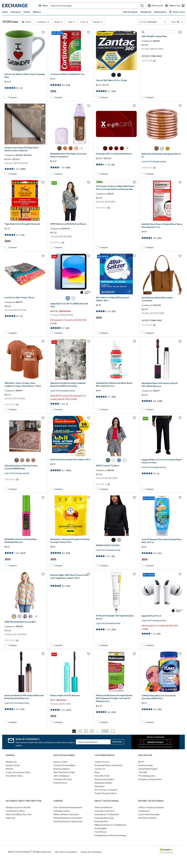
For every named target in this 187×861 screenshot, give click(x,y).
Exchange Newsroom (104, 818)
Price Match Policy (14, 775)
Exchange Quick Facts (105, 811)
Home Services (60, 782)
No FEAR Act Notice (147, 818)
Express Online (60, 761)
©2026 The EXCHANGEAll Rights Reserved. (29, 851)
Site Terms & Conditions (66, 852)
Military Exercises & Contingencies (110, 825)
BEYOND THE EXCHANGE (151, 801)
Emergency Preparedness (150, 779)
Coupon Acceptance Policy (18, 772)
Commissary (143, 811)
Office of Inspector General (151, 807)
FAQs (97, 772)
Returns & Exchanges (104, 779)
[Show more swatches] (81, 148)
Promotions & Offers (15, 811)
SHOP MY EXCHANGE (64, 755)
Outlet (26, 12)
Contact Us (100, 768)
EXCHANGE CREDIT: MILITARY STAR (23, 801)
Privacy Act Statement (91, 852)
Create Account (102, 761)
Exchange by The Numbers (107, 814)
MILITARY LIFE (145, 755)
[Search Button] (142, 5)
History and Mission (103, 807)
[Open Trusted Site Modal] (166, 851)
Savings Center (13, 765)
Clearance (15, 12)
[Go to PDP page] (25, 50)
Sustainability (101, 828)
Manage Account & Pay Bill (18, 807)
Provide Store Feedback (64, 765)
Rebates (9, 768)
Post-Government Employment (67, 807)
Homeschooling (145, 765)
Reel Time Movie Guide (64, 772)
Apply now (10, 818)
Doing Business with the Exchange (110, 835)
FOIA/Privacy (101, 832)
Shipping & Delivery (103, 782)
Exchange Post (101, 821)
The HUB (142, 772)
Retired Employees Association (67, 818)
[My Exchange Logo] (20, 5)
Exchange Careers (61, 811)
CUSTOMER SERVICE (105, 755)
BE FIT (141, 761)
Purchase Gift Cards (62, 779)
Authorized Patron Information (109, 765)
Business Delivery (61, 768)
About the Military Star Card (18, 814)
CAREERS (58, 801)
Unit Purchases (130, 12)
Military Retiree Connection (66, 814)
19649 (105, 731)
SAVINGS (10, 755)
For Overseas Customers (106, 789)
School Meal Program (147, 768)
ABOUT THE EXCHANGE (107, 801)
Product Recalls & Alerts (106, 793)
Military (37, 12)
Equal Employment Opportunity (67, 821)
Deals (5, 12)
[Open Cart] (183, 5)
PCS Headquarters (146, 775)
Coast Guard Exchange (148, 814)
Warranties (100, 786)
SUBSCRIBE (117, 742)
